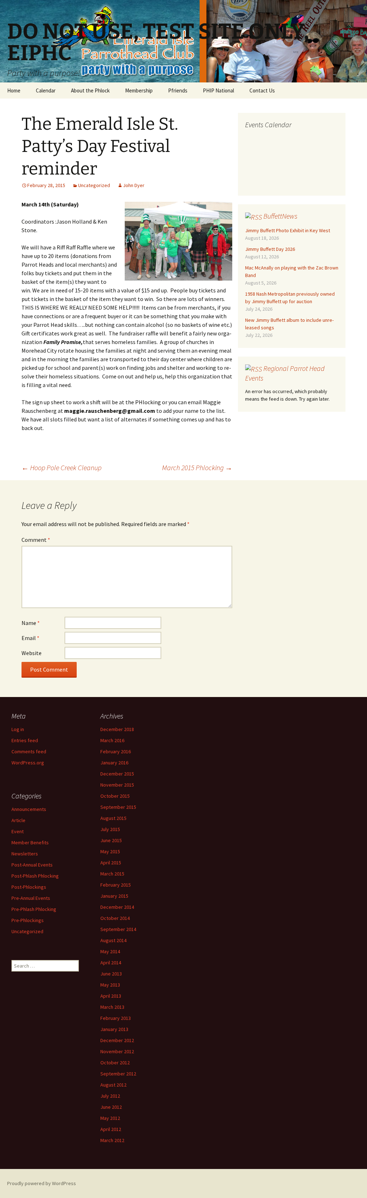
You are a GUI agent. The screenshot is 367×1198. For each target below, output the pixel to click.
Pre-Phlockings (27, 920)
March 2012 (112, 1140)
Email (30, 637)
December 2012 (117, 1040)
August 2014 (113, 940)
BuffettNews (280, 215)
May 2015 (110, 851)
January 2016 (114, 762)
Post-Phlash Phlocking (35, 876)
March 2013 (112, 1007)
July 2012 (110, 1096)
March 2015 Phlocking (197, 467)
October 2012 (115, 1062)
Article (18, 820)
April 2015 (110, 862)
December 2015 (117, 773)
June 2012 (111, 1107)
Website (32, 653)
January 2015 (114, 896)
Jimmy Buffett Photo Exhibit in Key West (287, 230)
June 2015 (111, 840)
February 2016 (115, 751)
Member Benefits (30, 842)
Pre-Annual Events (30, 898)
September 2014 (118, 929)
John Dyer (133, 185)
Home (13, 90)
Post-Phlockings (28, 887)
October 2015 (115, 796)
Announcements (28, 809)
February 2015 (115, 885)
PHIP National (218, 90)
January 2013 (114, 1029)
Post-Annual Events (32, 864)
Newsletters (24, 853)
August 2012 (113, 1085)
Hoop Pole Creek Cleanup (61, 467)
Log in (17, 729)
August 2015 (113, 818)
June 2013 (111, 973)
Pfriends (177, 90)
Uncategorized (94, 185)
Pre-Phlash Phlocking (33, 909)
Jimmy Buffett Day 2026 (270, 249)
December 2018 (117, 729)
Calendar (46, 90)
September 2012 (118, 1073)
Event (17, 831)
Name (31, 622)
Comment (36, 539)
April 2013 (110, 996)
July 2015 (110, 829)
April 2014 (110, 962)
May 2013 (110, 985)
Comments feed (28, 751)
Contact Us (262, 90)
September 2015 (118, 807)
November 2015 (117, 785)
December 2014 (117, 907)
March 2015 (112, 873)
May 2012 (110, 1118)
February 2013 (115, 1018)
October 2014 (115, 918)
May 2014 (110, 951)
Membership (139, 90)
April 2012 (110, 1129)
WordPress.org (27, 762)
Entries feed (24, 740)
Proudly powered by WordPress (41, 1183)
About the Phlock (90, 90)
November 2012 (117, 1051)
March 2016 (112, 740)
